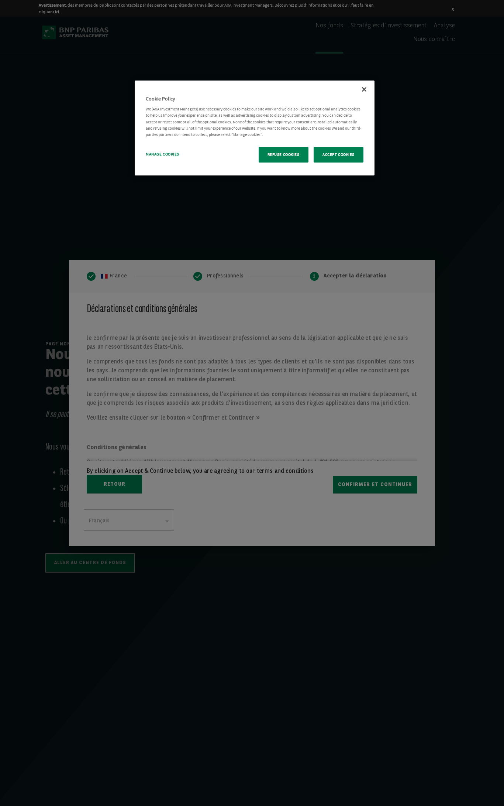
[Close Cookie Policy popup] (364, 89)
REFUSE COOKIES (283, 154)
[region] (254, 128)
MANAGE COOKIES (162, 154)
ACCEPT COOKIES (338, 154)
